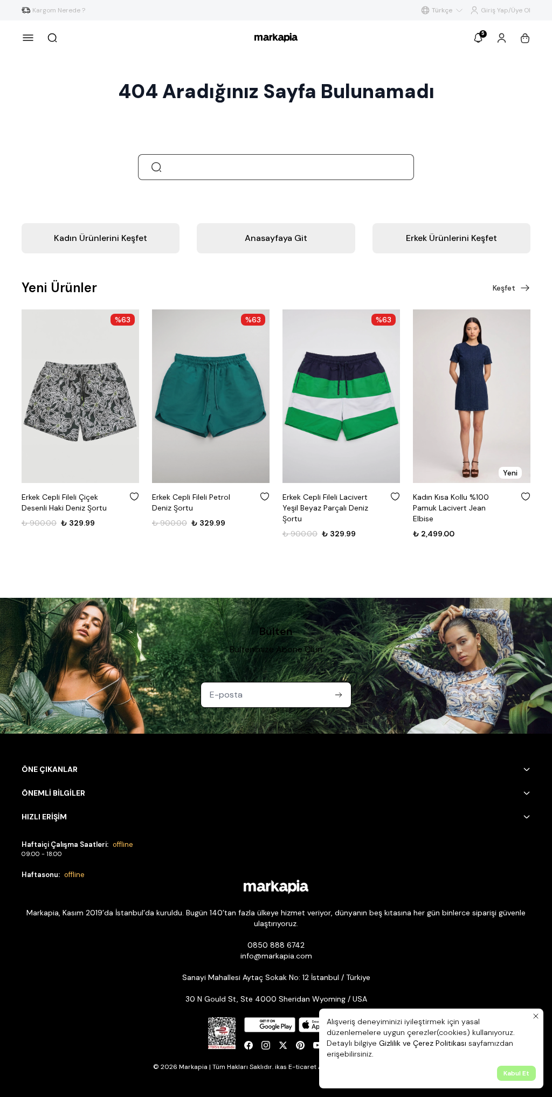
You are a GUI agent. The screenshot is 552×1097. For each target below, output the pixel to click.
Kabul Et (516, 1073)
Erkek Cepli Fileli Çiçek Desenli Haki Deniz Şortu (64, 502)
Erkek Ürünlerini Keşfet (451, 238)
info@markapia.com (276, 956)
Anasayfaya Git (276, 238)
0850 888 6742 (276, 945)
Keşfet (504, 288)
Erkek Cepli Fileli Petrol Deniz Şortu (191, 502)
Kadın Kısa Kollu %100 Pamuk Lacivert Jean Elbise (451, 507)
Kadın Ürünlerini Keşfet (100, 238)
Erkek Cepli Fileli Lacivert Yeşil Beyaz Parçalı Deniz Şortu (325, 507)
